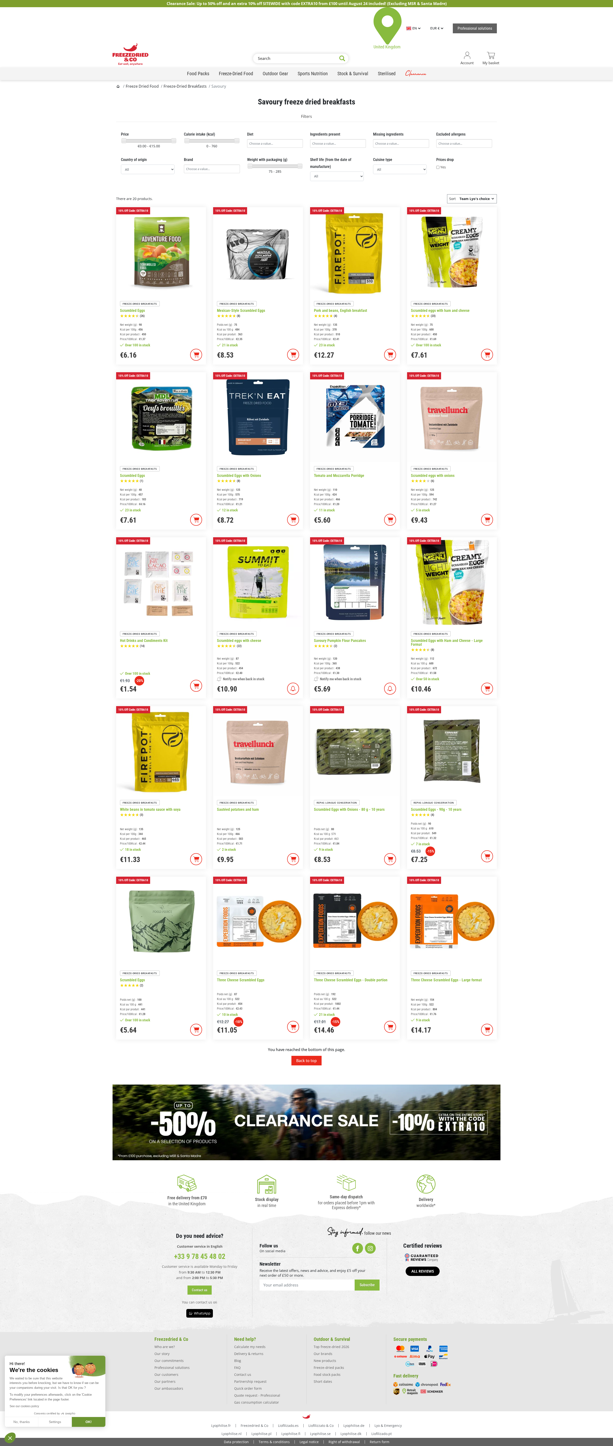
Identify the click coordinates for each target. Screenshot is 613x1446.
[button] (199, 1290)
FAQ (237, 1367)
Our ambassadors (168, 1388)
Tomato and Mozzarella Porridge (339, 476)
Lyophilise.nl (231, 1433)
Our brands (323, 1353)
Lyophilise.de (353, 1425)
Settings (55, 1422)
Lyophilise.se (320, 1433)
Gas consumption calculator (256, 1402)
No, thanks (21, 1422)
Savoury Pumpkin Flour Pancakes (340, 641)
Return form (379, 1442)
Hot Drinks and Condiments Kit (144, 641)
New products (325, 1360)
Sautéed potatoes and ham (238, 810)
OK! (88, 1422)
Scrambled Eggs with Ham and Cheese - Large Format (447, 642)
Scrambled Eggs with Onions (239, 476)
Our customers (166, 1374)
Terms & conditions (274, 1442)
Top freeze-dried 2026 (331, 1346)
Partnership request (250, 1381)
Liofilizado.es (288, 1425)
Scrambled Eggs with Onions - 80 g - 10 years (349, 810)
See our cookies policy (24, 1406)
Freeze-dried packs (329, 1367)
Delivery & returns (248, 1353)
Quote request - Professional (257, 1395)
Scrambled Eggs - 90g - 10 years (436, 810)
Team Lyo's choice (475, 198)
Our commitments (169, 1360)
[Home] (118, 86)
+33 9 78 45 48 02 (199, 1256)
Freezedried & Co (254, 1425)
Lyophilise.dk (351, 1433)
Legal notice (309, 1442)
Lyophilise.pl (261, 1433)
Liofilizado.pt (381, 1433)
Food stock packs (327, 1374)
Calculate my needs (250, 1346)
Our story (162, 1353)
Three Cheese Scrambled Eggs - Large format (446, 980)
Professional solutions (172, 1367)
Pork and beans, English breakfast (340, 311)
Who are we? (164, 1346)
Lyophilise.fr (221, 1425)
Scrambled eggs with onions (432, 476)
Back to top (306, 1060)
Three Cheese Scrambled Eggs (240, 980)
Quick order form (248, 1388)
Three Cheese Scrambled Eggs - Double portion (350, 980)
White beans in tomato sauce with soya (150, 810)
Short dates (323, 1381)
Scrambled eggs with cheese (239, 641)
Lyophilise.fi (290, 1433)
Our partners (165, 1381)
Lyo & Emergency (388, 1425)
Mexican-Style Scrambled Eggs (241, 311)
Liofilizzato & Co (321, 1425)
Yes (443, 167)
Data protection (236, 1442)
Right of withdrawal (344, 1442)
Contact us (242, 1374)
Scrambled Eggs (132, 311)
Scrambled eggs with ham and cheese (440, 311)
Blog (237, 1360)
